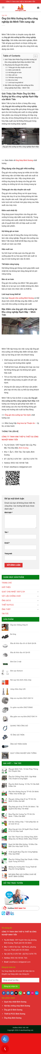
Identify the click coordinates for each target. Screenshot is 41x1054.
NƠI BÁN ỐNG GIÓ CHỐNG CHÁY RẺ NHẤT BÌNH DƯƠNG (22, 875)
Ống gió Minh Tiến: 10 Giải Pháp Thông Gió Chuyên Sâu (23, 770)
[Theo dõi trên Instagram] (8, 993)
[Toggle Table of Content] (34, 56)
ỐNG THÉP (6, 609)
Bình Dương (23, 448)
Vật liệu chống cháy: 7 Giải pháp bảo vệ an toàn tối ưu (23, 823)
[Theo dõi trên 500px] (37, 993)
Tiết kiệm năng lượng (15, 77)
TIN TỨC (5, 614)
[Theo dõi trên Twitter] (12, 993)
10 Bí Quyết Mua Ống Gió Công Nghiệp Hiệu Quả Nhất (23, 853)
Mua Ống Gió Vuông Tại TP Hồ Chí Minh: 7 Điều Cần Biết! (22, 815)
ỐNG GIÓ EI (6, 600)
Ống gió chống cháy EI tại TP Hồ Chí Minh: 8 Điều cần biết (22, 800)
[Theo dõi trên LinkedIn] (28, 993)
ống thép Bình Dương (24, 160)
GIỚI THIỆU (6, 587)
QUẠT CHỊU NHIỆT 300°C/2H (13, 592)
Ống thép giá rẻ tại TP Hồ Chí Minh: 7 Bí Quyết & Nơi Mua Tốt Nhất (23, 808)
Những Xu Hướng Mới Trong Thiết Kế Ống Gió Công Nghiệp (22, 868)
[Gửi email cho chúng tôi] (16, 993)
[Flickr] (32, 993)
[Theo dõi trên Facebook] (4, 993)
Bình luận (8, 513)
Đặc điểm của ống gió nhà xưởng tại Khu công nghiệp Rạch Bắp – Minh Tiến (19, 86)
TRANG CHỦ (7, 583)
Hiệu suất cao (12, 75)
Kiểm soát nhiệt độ (14, 70)
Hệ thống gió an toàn (15, 72)
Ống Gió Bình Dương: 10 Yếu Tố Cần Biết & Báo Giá (24, 785)
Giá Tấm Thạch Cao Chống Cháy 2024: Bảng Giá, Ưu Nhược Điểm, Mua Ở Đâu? (23, 838)
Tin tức (4, 15)
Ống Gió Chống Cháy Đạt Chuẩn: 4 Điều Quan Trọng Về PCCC (23, 860)
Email (7, 543)
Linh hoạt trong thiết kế (15, 82)
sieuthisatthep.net (26, 1030)
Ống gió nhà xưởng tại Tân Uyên (18, 415)
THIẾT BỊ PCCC (8, 605)
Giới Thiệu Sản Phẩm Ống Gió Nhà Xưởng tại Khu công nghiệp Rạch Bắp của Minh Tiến (21, 61)
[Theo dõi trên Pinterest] (24, 993)
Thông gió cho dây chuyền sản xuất (19, 67)
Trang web (8, 554)
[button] (3, 7)
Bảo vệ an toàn (13, 80)
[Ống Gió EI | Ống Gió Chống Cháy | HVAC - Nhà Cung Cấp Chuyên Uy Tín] (20, 7)
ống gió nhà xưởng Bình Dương (21, 298)
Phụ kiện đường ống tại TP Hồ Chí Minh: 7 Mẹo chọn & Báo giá (24, 793)
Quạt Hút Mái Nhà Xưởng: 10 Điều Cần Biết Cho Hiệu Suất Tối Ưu (23, 845)
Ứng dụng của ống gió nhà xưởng (16, 65)
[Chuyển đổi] (38, 591)
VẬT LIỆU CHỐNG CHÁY (11, 596)
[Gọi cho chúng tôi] (20, 993)
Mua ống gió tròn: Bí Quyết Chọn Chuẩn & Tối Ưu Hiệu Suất (23, 830)
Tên (6, 532)
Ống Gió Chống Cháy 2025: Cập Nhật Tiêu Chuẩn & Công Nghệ (22, 778)
